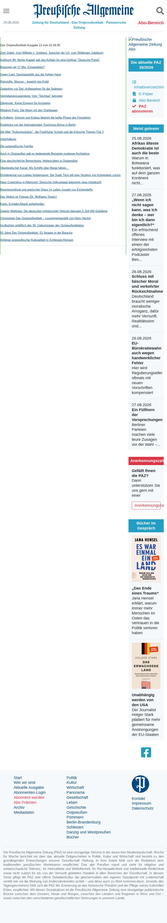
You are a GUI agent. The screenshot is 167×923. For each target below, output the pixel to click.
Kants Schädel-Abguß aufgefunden (22, 204)
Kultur (72, 782)
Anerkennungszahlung (147, 505)
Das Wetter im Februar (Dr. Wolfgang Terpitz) (28, 196)
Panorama (76, 792)
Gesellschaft (77, 797)
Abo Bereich (148, 100)
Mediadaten (24, 812)
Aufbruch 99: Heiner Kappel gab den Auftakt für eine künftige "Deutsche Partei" (50, 60)
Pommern (75, 817)
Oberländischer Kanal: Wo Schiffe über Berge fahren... (34, 168)
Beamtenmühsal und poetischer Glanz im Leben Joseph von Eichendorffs (46, 189)
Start (18, 778)
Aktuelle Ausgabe (29, 787)
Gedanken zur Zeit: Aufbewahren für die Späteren (31, 88)
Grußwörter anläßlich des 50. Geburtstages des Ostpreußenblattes (42, 225)
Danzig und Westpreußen (89, 832)
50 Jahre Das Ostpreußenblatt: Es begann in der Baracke (36, 232)
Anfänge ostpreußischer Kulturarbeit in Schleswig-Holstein (36, 240)
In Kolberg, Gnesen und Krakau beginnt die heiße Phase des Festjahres (45, 117)
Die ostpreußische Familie (16, 146)
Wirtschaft (75, 787)
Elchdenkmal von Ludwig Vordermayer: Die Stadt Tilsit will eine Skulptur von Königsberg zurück (60, 175)
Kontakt (138, 798)
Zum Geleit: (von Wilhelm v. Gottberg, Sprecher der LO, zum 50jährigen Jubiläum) (51, 52)
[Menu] (6, 11)
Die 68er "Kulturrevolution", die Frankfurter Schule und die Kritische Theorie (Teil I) (52, 132)
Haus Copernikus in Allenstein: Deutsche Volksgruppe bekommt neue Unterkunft (50, 182)
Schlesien (75, 827)
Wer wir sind (24, 782)
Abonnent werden (29, 797)
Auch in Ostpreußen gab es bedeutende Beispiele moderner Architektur (45, 153)
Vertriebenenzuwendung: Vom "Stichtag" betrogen (31, 96)
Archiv (19, 807)
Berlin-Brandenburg (83, 822)
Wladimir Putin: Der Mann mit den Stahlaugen (29, 110)
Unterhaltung (8, 139)
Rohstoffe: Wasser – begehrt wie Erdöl (24, 81)
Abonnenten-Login (30, 792)
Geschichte (76, 807)
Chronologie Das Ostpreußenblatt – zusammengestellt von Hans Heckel (45, 218)
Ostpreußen (77, 812)
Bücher (73, 837)
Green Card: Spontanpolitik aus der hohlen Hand (30, 74)
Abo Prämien (25, 802)
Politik (72, 778)
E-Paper (145, 94)
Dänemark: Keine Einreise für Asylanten (25, 103)
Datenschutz (143, 808)
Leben (72, 802)
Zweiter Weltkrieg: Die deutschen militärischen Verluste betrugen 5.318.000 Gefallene (53, 211)
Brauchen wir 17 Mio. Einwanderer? (22, 67)
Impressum (141, 803)
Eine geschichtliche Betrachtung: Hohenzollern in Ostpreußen (39, 160)
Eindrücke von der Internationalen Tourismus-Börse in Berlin (38, 124)
